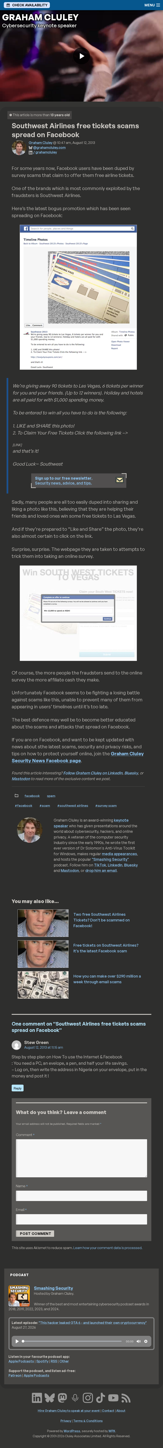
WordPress (72, 1431)
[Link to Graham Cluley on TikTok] (101, 1397)
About (120, 1410)
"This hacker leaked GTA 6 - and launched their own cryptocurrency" (93, 1323)
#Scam (44, 805)
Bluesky (131, 773)
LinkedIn (115, 865)
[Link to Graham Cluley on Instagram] (88, 1397)
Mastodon (21, 778)
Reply (18, 1088)
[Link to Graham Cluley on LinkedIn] (37, 1397)
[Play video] (81, 55)
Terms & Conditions (88, 1421)
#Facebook (23, 805)
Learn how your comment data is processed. (107, 1248)
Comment (25, 1134)
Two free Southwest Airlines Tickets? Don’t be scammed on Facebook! (101, 920)
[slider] (72, 1341)
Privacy (65, 1421)
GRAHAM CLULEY (40, 17)
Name (22, 1186)
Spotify (42, 1361)
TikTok (100, 865)
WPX (111, 1431)
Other (64, 1361)
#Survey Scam (106, 805)
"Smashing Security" (110, 859)
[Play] (17, 1341)
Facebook (32, 796)
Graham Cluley (40, 143)
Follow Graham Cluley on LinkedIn (92, 773)
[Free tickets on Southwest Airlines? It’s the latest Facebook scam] (43, 953)
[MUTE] (138, 1341)
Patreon (14, 1375)
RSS (54, 1361)
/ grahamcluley (45, 152)
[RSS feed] (126, 1397)
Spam (51, 796)
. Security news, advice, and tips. (64, 480)
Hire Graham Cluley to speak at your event (69, 1410)
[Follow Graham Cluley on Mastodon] (62, 1397)
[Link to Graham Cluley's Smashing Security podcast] (75, 1397)
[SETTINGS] (145, 1341)
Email (21, 1209)
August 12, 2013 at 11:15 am (43, 1047)
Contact (108, 1410)
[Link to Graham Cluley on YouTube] (113, 1397)
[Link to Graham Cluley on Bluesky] (50, 1397)
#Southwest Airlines (72, 805)
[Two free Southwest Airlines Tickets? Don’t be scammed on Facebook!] (43, 922)
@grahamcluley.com (49, 147)
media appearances (119, 853)
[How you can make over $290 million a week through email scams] (43, 984)
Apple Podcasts (21, 1361)
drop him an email (101, 870)
